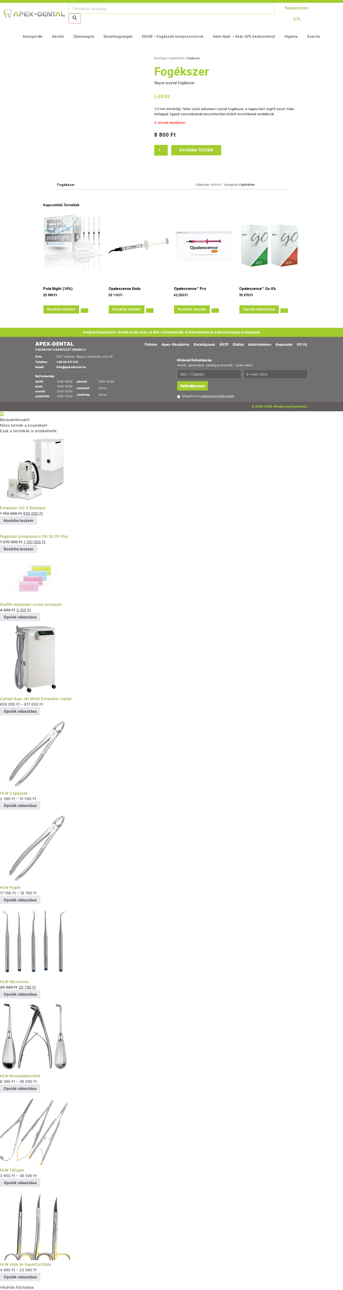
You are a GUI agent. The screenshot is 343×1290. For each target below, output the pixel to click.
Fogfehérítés (176, 58)
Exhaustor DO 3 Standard (22, 508)
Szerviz (313, 36)
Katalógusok (204, 344)
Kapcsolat (284, 344)
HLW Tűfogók (12, 1170)
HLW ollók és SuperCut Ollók (25, 1264)
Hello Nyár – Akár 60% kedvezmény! (244, 36)
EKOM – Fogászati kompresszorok (172, 36)
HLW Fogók (10, 887)
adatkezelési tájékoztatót (217, 396)
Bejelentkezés (296, 8)
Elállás (238, 344)
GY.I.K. (302, 344)
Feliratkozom (192, 386)
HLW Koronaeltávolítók (20, 1076)
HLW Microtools (14, 981)
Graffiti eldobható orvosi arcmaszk (31, 604)
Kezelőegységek (118, 36)
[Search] (75, 18)
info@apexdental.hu (71, 367)
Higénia (291, 36)
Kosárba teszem (196, 150)
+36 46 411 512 (67, 362)
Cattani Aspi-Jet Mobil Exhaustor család (35, 698)
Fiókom (151, 344)
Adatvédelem (259, 344)
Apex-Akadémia (175, 344)
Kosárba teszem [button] (61, 309)
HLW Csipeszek (14, 793)
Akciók (58, 36)
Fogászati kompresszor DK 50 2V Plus (34, 536)
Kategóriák (32, 36)
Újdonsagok (83, 36)
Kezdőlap (160, 58)
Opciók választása (259, 309)
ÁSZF (224, 344)
